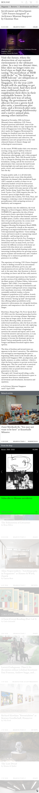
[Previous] (1, 410)
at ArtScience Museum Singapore (13, 386)
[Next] (37, 410)
